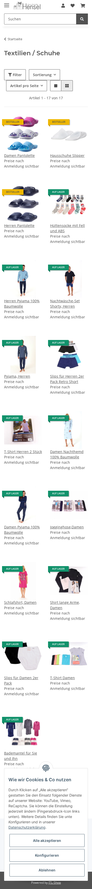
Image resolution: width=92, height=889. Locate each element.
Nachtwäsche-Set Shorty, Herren (65, 303)
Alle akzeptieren (47, 840)
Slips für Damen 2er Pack (21, 680)
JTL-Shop (55, 882)
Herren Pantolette (19, 225)
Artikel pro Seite (24, 85)
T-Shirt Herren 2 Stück (23, 451)
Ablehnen (47, 870)
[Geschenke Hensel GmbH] (27, 5)
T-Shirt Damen (62, 677)
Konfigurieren (47, 855)
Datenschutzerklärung (26, 827)
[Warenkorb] (83, 6)
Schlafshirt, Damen (20, 602)
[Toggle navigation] (6, 3)
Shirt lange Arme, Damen (65, 605)
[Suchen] (82, 18)
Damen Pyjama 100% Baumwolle (22, 530)
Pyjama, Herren (17, 376)
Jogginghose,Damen (67, 527)
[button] (63, 6)
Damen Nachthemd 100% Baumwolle (67, 454)
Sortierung (42, 74)
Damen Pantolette (19, 155)
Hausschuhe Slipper (67, 155)
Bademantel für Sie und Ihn (20, 756)
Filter (17, 74)
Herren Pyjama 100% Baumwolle (22, 303)
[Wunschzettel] (72, 6)
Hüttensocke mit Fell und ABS (67, 228)
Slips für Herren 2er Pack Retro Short (67, 379)
